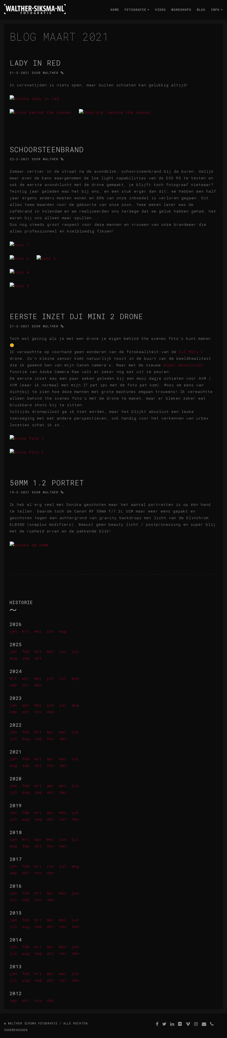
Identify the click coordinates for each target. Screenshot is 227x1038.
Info (216, 9)
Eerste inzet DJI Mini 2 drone (76, 316)
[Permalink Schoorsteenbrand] (62, 159)
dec (38, 684)
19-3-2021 (20, 492)
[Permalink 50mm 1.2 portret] (62, 492)
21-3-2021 (20, 326)
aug (62, 631)
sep (26, 658)
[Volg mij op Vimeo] (188, 1024)
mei (38, 631)
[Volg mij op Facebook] (157, 1024)
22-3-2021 (20, 159)
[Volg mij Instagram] (196, 1024)
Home (114, 9)
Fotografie (136, 9)
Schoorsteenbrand (47, 149)
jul (75, 651)
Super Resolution (183, 365)
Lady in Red (35, 63)
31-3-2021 (20, 73)
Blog (201, 9)
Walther (50, 73)
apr (25, 678)
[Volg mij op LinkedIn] (172, 1024)
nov (38, 711)
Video (160, 9)
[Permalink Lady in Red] (62, 73)
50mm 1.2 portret (47, 482)
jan (13, 631)
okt (38, 658)
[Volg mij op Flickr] (180, 1024)
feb (26, 651)
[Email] (204, 1024)
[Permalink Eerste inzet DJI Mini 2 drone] (62, 326)
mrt (25, 631)
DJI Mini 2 (191, 351)
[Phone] (212, 1024)
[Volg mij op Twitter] (164, 1024)
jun (50, 631)
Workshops (181, 9)
